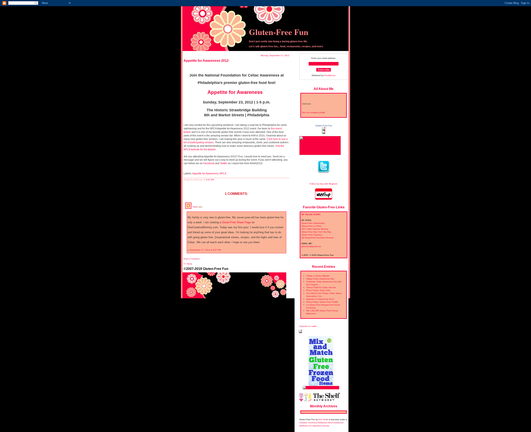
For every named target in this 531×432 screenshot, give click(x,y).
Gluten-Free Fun (278, 32)
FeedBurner (330, 75)
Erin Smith (323, 419)
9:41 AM (210, 179)
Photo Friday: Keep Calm (318, 290)
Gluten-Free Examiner (311, 235)
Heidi (195, 207)
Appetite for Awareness (235, 92)
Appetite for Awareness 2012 (320, 299)
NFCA (222, 173)
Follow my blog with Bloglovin (323, 184)
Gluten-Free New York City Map (316, 232)
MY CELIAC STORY (311, 214)
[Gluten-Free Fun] (323, 129)
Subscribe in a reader (308, 326)
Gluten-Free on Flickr (311, 226)
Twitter (223, 163)
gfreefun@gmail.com (311, 246)
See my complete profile (313, 112)
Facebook (208, 163)
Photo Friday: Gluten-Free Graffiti (322, 302)
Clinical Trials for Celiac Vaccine (321, 287)
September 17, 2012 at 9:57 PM (205, 250)
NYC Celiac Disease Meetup (314, 229)
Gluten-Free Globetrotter (313, 223)
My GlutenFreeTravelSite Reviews (317, 238)
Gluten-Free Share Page (236, 222)
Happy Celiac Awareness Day (320, 279)
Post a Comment (192, 259)
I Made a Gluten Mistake (318, 276)
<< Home (188, 264)
